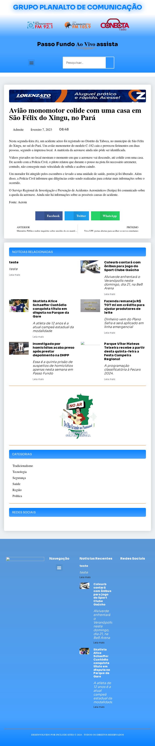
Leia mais (14, 274)
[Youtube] (136, 566)
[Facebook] (121, 566)
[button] (31, 62)
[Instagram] (143, 566)
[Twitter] (128, 566)
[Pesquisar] (110, 62)
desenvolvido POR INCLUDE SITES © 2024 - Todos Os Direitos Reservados (77, 734)
